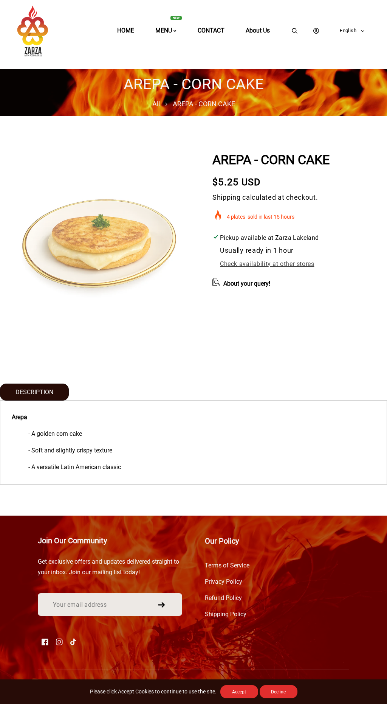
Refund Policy (223, 597)
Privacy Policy (223, 581)
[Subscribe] (161, 605)
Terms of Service (227, 565)
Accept (239, 692)
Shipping (226, 197)
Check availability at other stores (267, 263)
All (156, 104)
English (348, 30)
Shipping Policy (225, 614)
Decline (278, 692)
